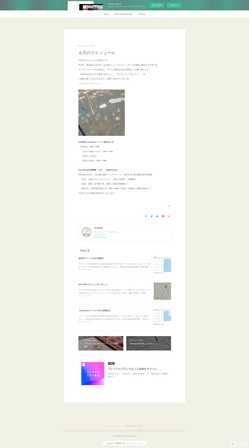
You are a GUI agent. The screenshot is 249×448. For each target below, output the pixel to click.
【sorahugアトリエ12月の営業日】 (94, 310)
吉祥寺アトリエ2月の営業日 (91, 258)
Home (106, 14)
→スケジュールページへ (89, 83)
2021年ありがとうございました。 (93, 284)
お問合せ (141, 14)
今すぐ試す (156, 5)
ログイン (174, 5)
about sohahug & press (123, 14)
